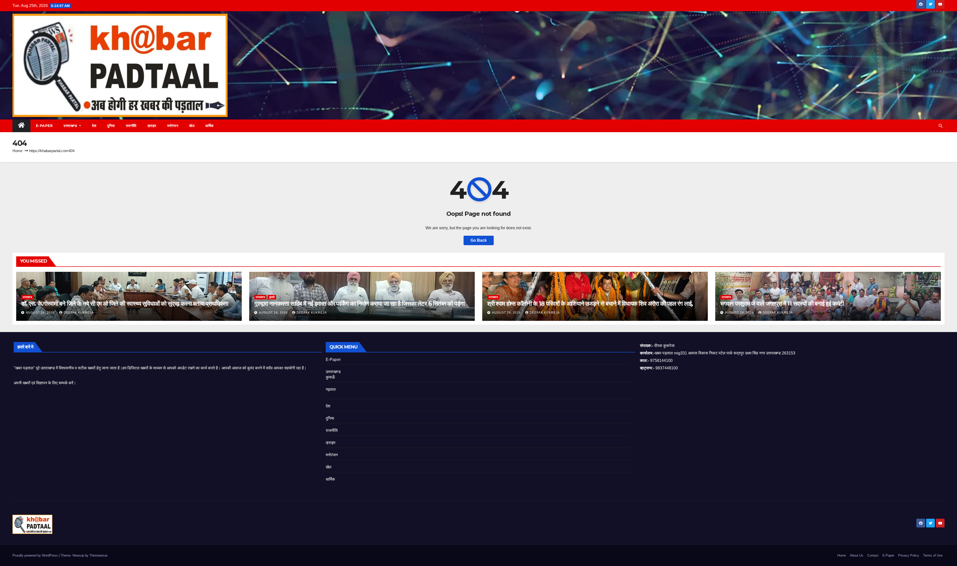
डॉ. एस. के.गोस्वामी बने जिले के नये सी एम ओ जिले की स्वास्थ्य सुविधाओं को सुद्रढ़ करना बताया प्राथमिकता (124, 303)
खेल (191, 125)
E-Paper (44, 125)
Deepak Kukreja (79, 312)
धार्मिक (209, 125)
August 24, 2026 (41, 312)
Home (17, 151)
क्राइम (152, 125)
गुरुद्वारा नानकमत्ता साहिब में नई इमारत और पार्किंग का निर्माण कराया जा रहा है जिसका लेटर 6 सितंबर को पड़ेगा (359, 303)
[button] (941, 126)
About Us (856, 555)
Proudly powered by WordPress (35, 555)
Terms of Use (933, 555)
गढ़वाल (331, 389)
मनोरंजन (172, 125)
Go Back (479, 240)
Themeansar (98, 555)
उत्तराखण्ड (71, 125)
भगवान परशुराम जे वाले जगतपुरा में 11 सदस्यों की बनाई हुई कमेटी (782, 303)
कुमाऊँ (272, 297)
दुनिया (111, 125)
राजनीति (131, 125)
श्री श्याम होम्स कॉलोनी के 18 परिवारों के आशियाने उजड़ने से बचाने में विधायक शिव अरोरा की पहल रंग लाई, (590, 303)
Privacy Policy (908, 555)
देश (94, 125)
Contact (872, 555)
